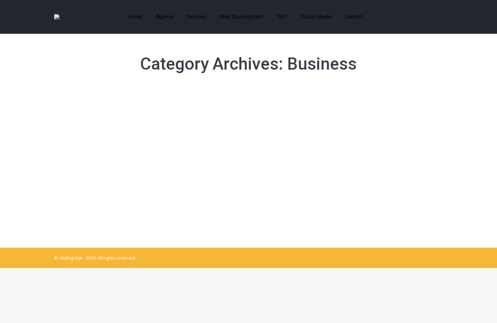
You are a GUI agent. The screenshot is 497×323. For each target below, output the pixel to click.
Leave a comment (211, 123)
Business (72, 123)
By (143, 123)
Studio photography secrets (106, 110)
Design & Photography (106, 123)
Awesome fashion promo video (111, 178)
